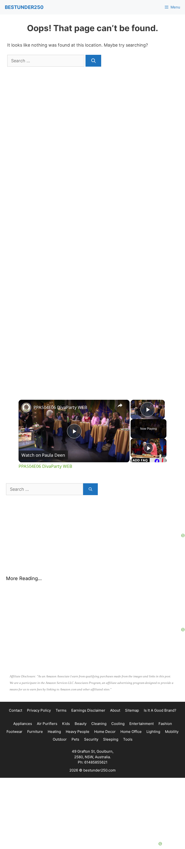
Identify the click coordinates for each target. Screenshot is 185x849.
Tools (127, 715)
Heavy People (77, 707)
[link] (26, 407)
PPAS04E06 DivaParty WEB (60, 407)
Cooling (118, 699)
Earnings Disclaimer (88, 686)
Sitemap (132, 686)
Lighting (153, 707)
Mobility (171, 707)
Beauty (80, 699)
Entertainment (141, 699)
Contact (15, 686)
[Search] (93, 61)
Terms (61, 686)
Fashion (165, 699)
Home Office (131, 707)
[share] (120, 405)
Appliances (22, 699)
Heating (54, 707)
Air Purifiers (47, 699)
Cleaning (98, 699)
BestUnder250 (24, 7)
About (115, 686)
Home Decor (105, 707)
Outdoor (60, 715)
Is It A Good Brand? (160, 686)
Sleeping (110, 715)
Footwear (14, 707)
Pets (75, 715)
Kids (66, 699)
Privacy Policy (39, 686)
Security (91, 715)
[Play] (148, 448)
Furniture (35, 707)
